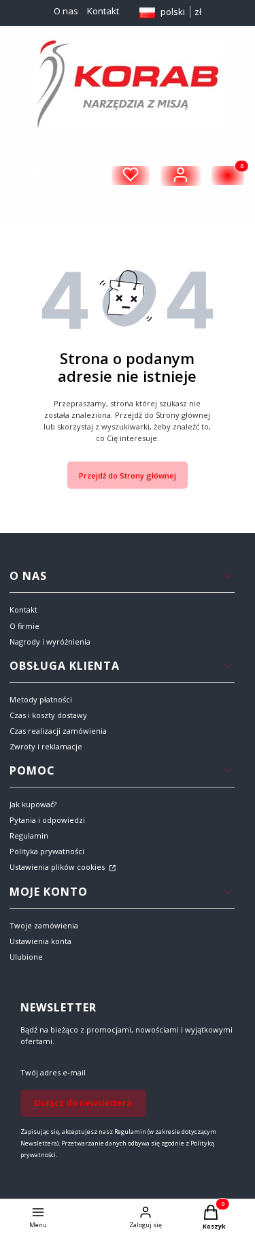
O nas (66, 11)
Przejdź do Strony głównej (127, 475)
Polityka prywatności (47, 851)
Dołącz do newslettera (83, 1103)
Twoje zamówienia (44, 925)
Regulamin (29, 835)
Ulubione (26, 957)
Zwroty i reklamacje (46, 746)
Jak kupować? (33, 804)
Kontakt (103, 11)
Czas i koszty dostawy (48, 715)
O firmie (24, 626)
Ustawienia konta (40, 941)
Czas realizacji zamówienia (58, 731)
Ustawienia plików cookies (58, 867)
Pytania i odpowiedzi (47, 820)
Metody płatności (41, 699)
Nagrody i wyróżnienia (50, 641)
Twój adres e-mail (53, 1072)
